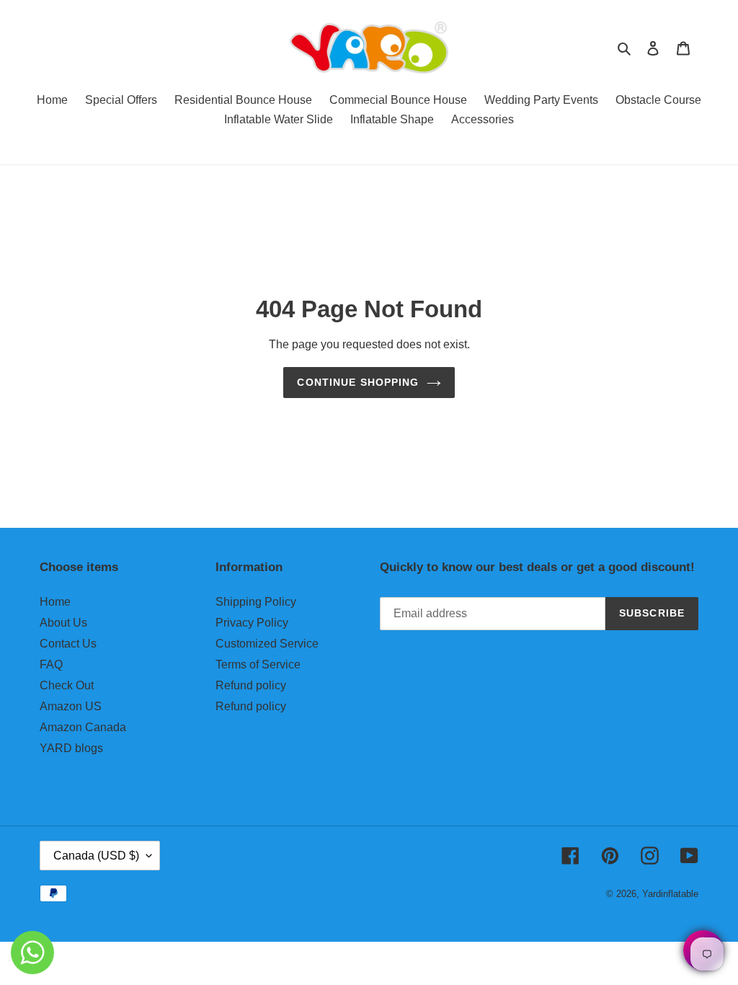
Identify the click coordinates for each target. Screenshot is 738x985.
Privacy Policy (251, 623)
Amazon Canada (83, 727)
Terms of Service (258, 664)
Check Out (67, 685)
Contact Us (68, 643)
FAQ (51, 664)
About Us (63, 623)
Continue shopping (358, 382)
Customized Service (267, 643)
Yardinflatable (670, 893)
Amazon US (71, 706)
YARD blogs (71, 748)
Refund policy (250, 685)
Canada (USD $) (96, 855)
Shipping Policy (255, 602)
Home (55, 602)
